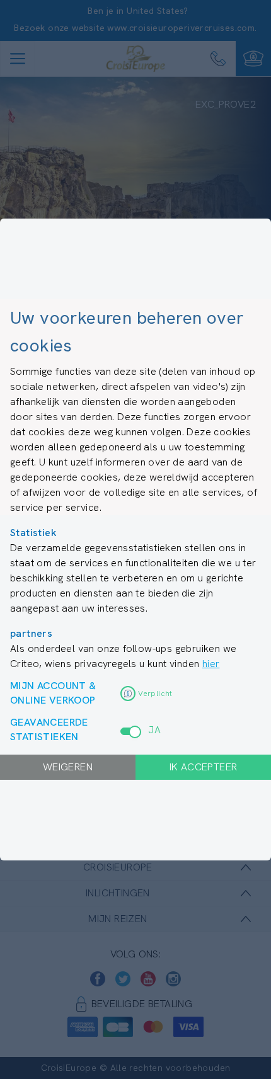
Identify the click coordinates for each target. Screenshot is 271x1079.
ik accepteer (204, 767)
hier (211, 663)
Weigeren (68, 767)
